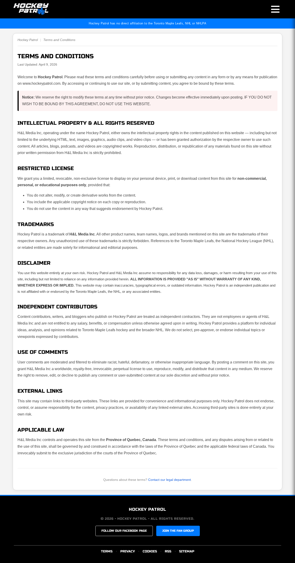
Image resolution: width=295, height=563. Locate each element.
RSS (168, 551)
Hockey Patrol (28, 40)
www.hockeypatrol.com (41, 83)
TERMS (106, 551)
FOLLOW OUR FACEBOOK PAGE (124, 531)
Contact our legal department (169, 480)
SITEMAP (186, 551)
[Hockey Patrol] (39, 9)
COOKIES (150, 551)
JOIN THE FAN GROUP (178, 531)
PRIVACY (127, 551)
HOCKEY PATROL (147, 509)
